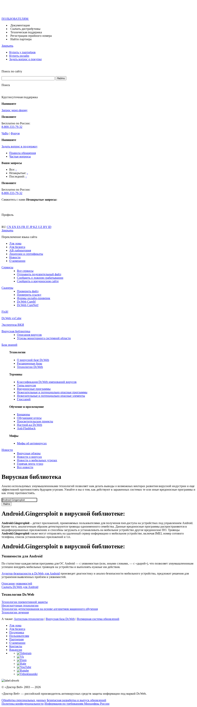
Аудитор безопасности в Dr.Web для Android (31, 573)
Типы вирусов (26, 385)
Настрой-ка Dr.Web (29, 424)
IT (28, 227)
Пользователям (19, 635)
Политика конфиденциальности (23, 703)
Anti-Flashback (26, 428)
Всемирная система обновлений (98, 619)
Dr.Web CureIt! (26, 301)
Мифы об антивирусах (32, 443)
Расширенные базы (29, 363)
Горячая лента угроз (30, 463)
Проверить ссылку (29, 294)
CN (9, 227)
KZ (35, 227)
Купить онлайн (19, 55)
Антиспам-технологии (29, 619)
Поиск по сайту (12, 71)
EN (14, 227)
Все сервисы (25, 270)
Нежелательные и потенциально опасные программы (52, 392)
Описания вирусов (29, 334)
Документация (20, 25)
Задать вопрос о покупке (25, 59)
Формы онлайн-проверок (33, 298)
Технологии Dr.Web (30, 367)
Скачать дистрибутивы (25, 28)
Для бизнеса (17, 247)
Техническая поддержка (26, 32)
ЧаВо (5, 133)
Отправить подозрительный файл (39, 274)
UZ (40, 227)
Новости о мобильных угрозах (37, 460)
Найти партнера (21, 39)
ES (19, 227)
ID (49, 227)
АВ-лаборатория (20, 250)
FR (23, 227)
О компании (17, 260)
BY (45, 227)
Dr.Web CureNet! (27, 305)
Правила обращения (22, 153)
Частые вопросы (20, 156)
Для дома (15, 243)
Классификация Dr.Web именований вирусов (47, 382)
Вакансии (15, 649)
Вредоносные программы (34, 388)
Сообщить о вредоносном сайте (38, 281)
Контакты (15, 646)
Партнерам (16, 639)
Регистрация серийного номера (31, 35)
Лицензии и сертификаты (26, 253)
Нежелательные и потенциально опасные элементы (51, 395)
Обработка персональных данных (24, 700)
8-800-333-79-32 (12, 126)
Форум (15, 133)
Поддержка (16, 632)
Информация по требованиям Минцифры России (76, 703)
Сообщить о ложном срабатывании (40, 277)
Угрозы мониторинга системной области (44, 338)
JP (31, 227)
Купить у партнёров (22, 52)
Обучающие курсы (29, 418)
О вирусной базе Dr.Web (33, 360)
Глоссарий (24, 399)
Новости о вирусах (29, 456)
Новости (15, 257)
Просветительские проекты (35, 421)
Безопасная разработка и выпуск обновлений (76, 700)
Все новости (25, 467)
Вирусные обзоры (29, 453)
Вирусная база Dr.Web (60, 619)
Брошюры (23, 414)
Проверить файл (27, 291)
